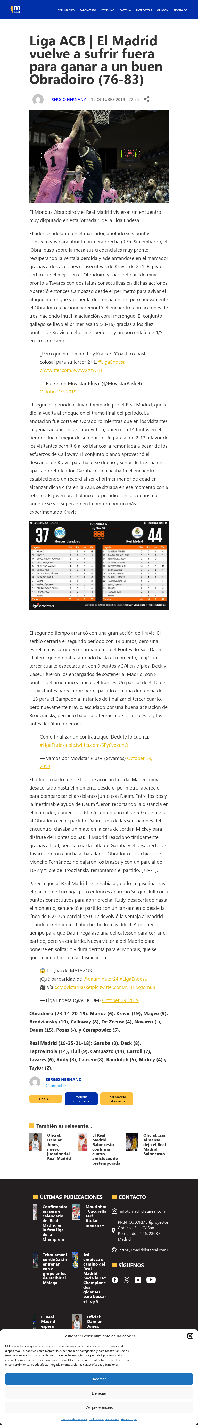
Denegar (99, 1393)
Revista (178, 10)
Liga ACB (45, 1099)
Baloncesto (88, 10)
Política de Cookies (74, 1419)
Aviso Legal (129, 1419)
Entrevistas (144, 10)
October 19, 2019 (58, 391)
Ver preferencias (99, 1407)
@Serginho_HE (59, 1085)
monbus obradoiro (81, 1099)
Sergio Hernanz (69, 99)
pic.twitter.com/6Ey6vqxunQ (98, 744)
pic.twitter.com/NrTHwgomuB (123, 986)
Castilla (125, 10)
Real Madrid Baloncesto (117, 1099)
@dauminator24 (100, 978)
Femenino (107, 10)
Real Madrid (66, 10)
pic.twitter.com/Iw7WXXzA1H (71, 370)
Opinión (162, 10)
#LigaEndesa (112, 361)
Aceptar (99, 1379)
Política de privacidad (104, 1419)
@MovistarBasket (73, 986)
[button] (190, 1335)
